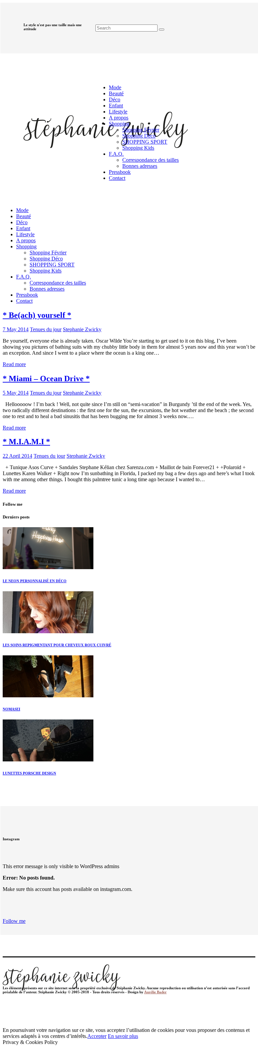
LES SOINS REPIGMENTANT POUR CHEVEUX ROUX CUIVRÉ (57, 645)
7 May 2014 (16, 329)
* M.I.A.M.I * (26, 441)
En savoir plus (123, 1036)
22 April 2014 (17, 456)
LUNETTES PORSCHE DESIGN (29, 773)
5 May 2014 (16, 393)
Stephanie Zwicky (82, 329)
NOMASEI (11, 709)
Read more (14, 364)
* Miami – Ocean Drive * (46, 378)
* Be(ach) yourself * (37, 315)
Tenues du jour (45, 329)
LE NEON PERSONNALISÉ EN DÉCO (35, 581)
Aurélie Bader (155, 992)
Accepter (96, 1036)
